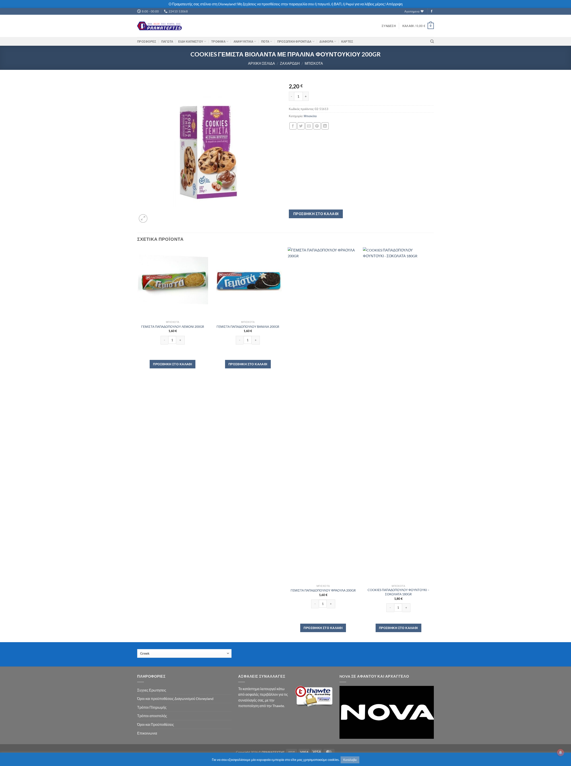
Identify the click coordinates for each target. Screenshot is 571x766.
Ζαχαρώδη (290, 63)
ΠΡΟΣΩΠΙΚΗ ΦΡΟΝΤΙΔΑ (294, 41)
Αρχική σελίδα (261, 63)
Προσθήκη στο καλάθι (316, 214)
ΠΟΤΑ (265, 41)
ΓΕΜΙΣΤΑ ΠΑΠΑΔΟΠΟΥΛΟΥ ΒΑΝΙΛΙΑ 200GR (248, 326)
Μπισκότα (314, 63)
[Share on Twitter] (301, 126)
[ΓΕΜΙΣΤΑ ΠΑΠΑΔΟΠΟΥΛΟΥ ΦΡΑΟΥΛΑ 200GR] (323, 414)
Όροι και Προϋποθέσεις (155, 724)
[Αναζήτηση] (432, 41)
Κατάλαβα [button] (350, 760)
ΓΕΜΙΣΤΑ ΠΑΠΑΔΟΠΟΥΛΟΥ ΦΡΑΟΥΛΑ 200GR (323, 590)
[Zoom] (143, 218)
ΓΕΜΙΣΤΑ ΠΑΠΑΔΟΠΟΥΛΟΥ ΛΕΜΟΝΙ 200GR (172, 326)
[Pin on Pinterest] (317, 126)
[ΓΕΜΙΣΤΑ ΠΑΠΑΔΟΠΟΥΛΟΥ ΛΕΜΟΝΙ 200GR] (172, 282)
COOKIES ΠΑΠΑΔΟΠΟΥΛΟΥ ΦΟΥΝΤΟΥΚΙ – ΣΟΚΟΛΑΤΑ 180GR (398, 592)
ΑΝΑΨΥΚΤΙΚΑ (243, 41)
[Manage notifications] (560, 752)
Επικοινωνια (147, 733)
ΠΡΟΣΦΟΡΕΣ (146, 41)
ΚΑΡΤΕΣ (347, 41)
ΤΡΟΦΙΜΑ (218, 41)
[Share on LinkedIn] (325, 126)
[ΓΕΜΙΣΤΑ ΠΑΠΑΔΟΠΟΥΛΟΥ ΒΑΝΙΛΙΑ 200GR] (247, 282)
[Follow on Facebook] (431, 11)
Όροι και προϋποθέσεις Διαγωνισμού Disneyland (175, 698)
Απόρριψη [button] (394, 4)
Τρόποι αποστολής (152, 716)
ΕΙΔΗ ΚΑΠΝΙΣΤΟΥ (190, 41)
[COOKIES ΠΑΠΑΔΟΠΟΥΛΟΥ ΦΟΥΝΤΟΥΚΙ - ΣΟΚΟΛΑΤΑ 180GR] (398, 414)
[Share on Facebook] (293, 126)
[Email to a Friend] (309, 126)
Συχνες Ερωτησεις (151, 690)
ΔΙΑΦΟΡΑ (326, 41)
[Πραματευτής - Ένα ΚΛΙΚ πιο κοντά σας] (159, 26)
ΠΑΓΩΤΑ (167, 41)
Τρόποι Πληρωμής (152, 707)
